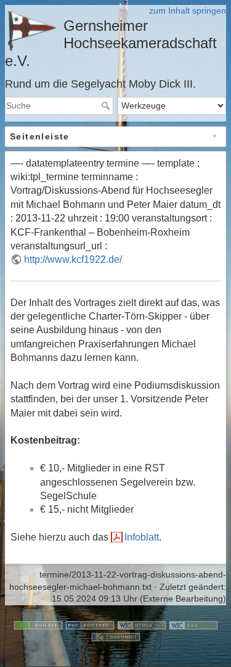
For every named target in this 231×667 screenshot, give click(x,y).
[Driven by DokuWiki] (115, 637)
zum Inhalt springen (187, 10)
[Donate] (38, 624)
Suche (107, 105)
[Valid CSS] (193, 624)
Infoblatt (141, 537)
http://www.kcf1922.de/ (73, 259)
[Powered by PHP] (90, 624)
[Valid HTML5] (141, 624)
